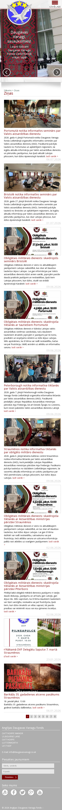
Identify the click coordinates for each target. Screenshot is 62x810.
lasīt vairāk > (52, 156)
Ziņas (16, 90)
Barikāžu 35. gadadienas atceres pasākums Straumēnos (31, 696)
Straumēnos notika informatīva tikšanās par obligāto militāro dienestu (30, 450)
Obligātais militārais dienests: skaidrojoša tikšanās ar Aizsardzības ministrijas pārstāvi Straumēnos (31, 519)
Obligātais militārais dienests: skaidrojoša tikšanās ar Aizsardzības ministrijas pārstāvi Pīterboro (31, 586)
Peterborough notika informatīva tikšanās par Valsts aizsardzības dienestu (31, 387)
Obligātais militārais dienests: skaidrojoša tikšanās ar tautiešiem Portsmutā (31, 323)
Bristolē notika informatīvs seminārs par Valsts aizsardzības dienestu (30, 196)
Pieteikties (9, 777)
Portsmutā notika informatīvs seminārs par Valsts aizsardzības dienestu (32, 132)
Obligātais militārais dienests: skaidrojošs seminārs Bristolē (31, 259)
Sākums (8, 90)
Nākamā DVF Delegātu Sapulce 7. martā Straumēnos (30, 651)
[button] (7, 72)
